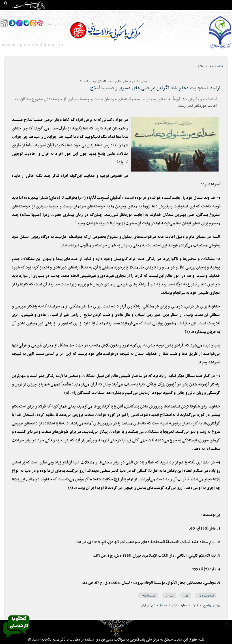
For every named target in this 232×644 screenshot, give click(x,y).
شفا (186, 595)
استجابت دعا (206, 595)
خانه (226, 14)
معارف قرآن (179, 605)
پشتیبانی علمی (88, 14)
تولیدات (145, 14)
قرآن (195, 605)
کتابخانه (188, 14)
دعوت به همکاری (16, 14)
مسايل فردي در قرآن (154, 605)
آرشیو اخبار (64, 14)
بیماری (170, 595)
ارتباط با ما (42, 14)
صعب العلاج (148, 595)
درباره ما (116, 631)
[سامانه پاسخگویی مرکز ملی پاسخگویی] (16, 639)
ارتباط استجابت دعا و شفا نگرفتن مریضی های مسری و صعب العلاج (155, 88)
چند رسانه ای (166, 14)
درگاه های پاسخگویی (119, 14)
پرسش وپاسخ (211, 605)
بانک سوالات (208, 14)
